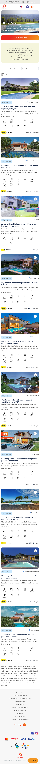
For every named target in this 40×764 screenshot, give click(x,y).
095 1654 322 (27, 699)
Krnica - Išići (35, 513)
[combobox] (30, 68)
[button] (21, 156)
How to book (20, 704)
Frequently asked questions (20, 707)
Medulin (36, 454)
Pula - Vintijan (34, 278)
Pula (37, 219)
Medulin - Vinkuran (33, 395)
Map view (9, 75)
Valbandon (35, 337)
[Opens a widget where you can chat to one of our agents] (33, 760)
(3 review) (9, 132)
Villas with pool (6, 103)
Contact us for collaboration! (20, 719)
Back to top (17, 725)
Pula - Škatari (35, 630)
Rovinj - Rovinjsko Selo (32, 571)
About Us (20, 713)
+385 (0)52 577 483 (13, 2)
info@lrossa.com (30, 2)
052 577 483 (18, 699)
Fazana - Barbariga (33, 161)
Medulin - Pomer (34, 102)
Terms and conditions (20, 710)
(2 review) (9, 191)
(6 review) (9, 426)
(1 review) (9, 250)
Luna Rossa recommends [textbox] (30, 69)
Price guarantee (20, 716)
